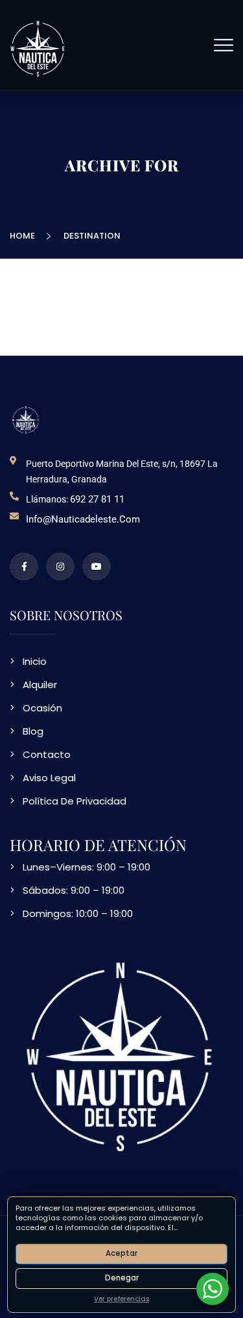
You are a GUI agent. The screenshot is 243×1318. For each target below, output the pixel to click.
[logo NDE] (26, 419)
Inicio (35, 661)
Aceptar (121, 1253)
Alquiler (40, 684)
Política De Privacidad (74, 801)
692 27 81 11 (97, 499)
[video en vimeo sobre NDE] (96, 566)
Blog (33, 731)
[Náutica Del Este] (38, 47)
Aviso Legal (49, 777)
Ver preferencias (121, 1299)
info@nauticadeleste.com (83, 519)
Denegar (122, 1278)
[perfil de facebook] (24, 566)
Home (24, 236)
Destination (92, 236)
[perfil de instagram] (60, 566)
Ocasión (42, 708)
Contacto (47, 754)
